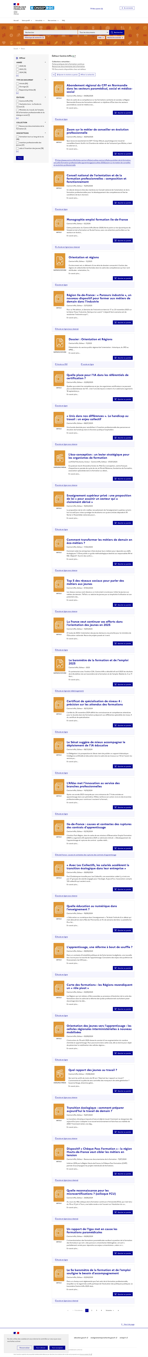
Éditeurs (20, 97)
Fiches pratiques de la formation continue (68, 64)
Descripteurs (22, 133)
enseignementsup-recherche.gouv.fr (103, 1338)
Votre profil (26, 20)
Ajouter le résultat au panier (68, 75)
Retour (23, 48)
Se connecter (128, 8)
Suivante (109, 1310)
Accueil (16, 20)
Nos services (52, 20)
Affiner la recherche (87, 75)
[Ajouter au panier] (116, 113)
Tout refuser (40, 1348)
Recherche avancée (114, 38)
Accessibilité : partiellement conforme (71, 1350)
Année (19, 62)
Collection (21, 122)
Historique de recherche (33, 38)
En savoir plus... (72, 108)
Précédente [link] (78, 1310)
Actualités (38, 20)
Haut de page (128, 1324)
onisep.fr (123, 1338)
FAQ (63, 20)
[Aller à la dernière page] (118, 1310)
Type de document (24, 80)
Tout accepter (57, 1348)
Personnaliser (25, 1348)
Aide (99, 38)
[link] (68, 1310)
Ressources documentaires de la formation (68, 66)
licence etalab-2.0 (85, 1354)
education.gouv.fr (80, 1338)
